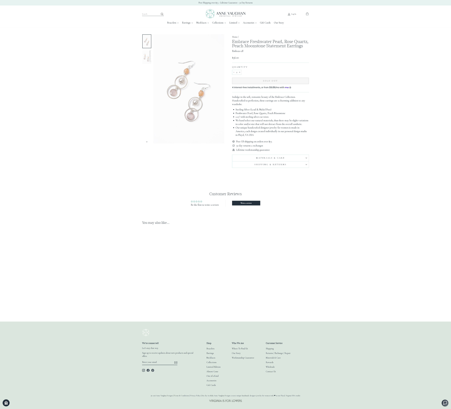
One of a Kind (212, 376)
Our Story (279, 22)
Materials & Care (270, 158)
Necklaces (201, 22)
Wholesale (270, 367)
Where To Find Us (240, 348)
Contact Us (271, 371)
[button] (445, 403)
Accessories (249, 22)
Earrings (186, 22)
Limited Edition (213, 367)
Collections (218, 22)
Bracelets (172, 22)
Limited (233, 22)
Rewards (269, 362)
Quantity (240, 67)
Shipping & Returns (270, 164)
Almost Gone (212, 371)
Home (234, 37)
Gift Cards (265, 22)
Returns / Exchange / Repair (278, 353)
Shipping (270, 348)
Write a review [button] (246, 203)
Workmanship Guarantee (243, 357)
